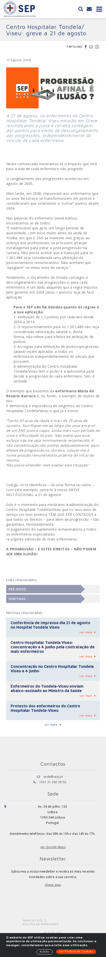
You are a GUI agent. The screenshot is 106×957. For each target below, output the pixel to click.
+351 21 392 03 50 (52, 782)
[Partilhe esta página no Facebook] (86, 46)
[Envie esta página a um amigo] (91, 46)
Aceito (44, 951)
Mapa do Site (33, 920)
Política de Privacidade (41, 924)
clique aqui (53, 885)
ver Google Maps (53, 847)
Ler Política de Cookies (76, 951)
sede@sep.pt (53, 777)
